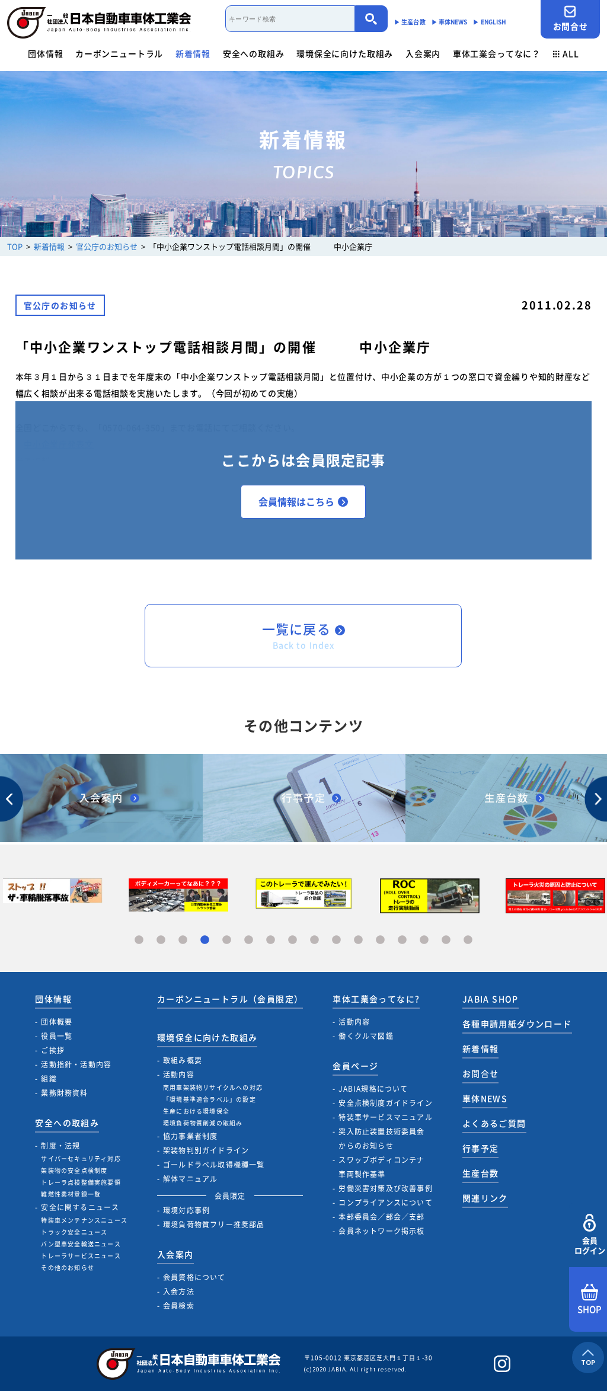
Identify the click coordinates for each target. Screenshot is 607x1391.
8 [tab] (292, 940)
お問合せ (570, 26)
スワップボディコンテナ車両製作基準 (381, 1167)
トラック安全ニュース (74, 1231)
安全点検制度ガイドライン (385, 1103)
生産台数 (480, 1173)
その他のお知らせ (67, 1267)
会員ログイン (589, 1245)
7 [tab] (271, 940)
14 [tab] (424, 940)
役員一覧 (56, 1036)
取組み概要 (182, 1060)
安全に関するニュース (80, 1207)
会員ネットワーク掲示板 (381, 1231)
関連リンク (485, 1198)
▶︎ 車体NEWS (450, 21)
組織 (48, 1078)
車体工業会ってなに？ (497, 53)
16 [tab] (468, 940)
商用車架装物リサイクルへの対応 (213, 1087)
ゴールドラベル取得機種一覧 (214, 1164)
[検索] (371, 18)
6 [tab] (249, 940)
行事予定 (480, 1148)
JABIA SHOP (490, 999)
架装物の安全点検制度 (74, 1170)
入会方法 (178, 1291)
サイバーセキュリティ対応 (80, 1158)
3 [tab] (183, 940)
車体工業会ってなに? (376, 999)
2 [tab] (161, 940)
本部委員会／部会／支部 (381, 1216)
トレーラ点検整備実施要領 (80, 1182)
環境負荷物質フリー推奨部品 (214, 1224)
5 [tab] (227, 940)
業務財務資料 (64, 1093)
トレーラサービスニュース (80, 1255)
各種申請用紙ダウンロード (517, 1023)
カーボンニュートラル (119, 53)
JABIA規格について (373, 1088)
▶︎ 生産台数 (410, 21)
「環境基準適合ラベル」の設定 (209, 1099)
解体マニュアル (190, 1178)
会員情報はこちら (296, 501)
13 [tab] (402, 940)
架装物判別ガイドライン (206, 1150)
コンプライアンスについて (385, 1202)
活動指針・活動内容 (76, 1064)
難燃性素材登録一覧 (71, 1193)
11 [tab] (358, 940)
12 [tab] (380, 940)
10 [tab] (336, 940)
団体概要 (56, 1021)
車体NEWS (484, 1098)
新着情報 (192, 53)
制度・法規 (60, 1145)
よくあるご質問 (494, 1123)
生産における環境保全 (196, 1111)
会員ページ (355, 1066)
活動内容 (178, 1074)
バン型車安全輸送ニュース (80, 1243)
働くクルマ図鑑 (365, 1036)
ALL (571, 53)
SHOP (589, 1309)
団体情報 (45, 53)
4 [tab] (205, 940)
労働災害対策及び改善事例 (385, 1188)
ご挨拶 (53, 1050)
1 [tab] (139, 940)
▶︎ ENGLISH (489, 21)
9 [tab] (314, 940)
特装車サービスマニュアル (385, 1117)
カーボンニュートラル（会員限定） (230, 999)
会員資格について (194, 1277)
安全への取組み (254, 53)
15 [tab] (446, 940)
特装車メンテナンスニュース (84, 1220)
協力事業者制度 (190, 1136)
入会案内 (422, 53)
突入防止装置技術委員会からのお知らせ (381, 1138)
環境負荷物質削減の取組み (202, 1122)
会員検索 (178, 1305)
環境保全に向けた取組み (344, 53)
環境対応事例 (186, 1210)
